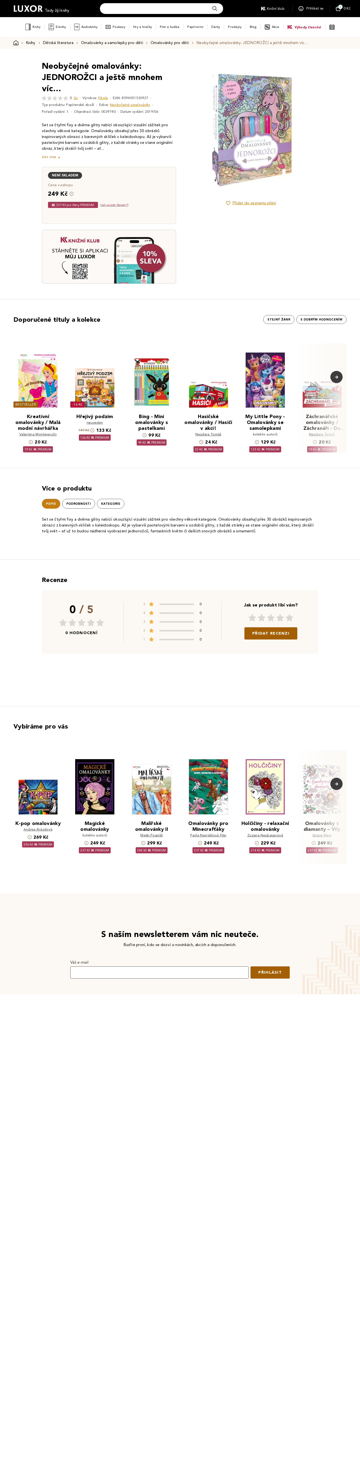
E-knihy (61, 27)
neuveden (95, 423)
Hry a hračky (142, 27)
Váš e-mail (79, 962)
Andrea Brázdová (38, 829)
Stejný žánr (278, 319)
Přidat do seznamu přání (254, 203)
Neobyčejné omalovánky (130, 105)
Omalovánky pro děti (170, 42)
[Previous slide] (196, 127)
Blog (253, 27)
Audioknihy (89, 27)
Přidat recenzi (270, 633)
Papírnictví (195, 27)
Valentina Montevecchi (38, 434)
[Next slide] (306, 127)
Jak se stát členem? (114, 205)
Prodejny (234, 27)
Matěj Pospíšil (151, 835)
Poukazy (119, 27)
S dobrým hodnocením (321, 319)
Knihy (36, 27)
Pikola (103, 98)
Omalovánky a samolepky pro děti (112, 42)
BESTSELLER (25, 404)
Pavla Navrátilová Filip (208, 835)
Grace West (321, 835)
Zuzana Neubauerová (265, 835)
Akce (275, 27)
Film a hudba (169, 27)
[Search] (214, 8)
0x (76, 98)
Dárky (215, 27)
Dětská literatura (58, 42)
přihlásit (270, 972)
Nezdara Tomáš (208, 434)
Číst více (49, 157)
